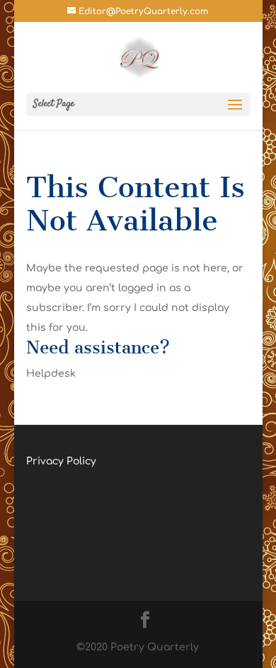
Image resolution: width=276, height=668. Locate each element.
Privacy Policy (61, 461)
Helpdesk (51, 373)
